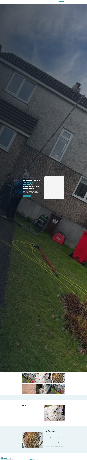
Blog (47, 1)
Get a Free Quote (62, 1)
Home (29, 1)
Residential (32, 1)
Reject (10, 458)
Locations (41, 1)
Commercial (36, 1)
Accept (4, 458)
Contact (50, 1)
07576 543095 (57, 1)
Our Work (45, 1)
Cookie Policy (3, 457)
